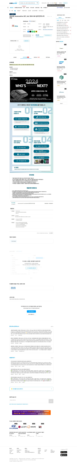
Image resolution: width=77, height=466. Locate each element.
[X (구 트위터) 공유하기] (30, 31)
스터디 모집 (26, 57)
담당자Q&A (48, 57)
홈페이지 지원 (27, 35)
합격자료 (37, 57)
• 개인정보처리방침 (27, 451)
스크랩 (53, 3)
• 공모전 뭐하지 (52, 452)
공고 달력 (44, 3)
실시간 (58, 20)
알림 (48, 3)
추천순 (68, 20)
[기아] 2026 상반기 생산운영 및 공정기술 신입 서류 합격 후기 (21, 361)
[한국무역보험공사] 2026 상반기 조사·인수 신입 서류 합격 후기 (21, 377)
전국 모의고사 (41, 10)
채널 (41, 7)
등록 (51, 401)
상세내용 (14, 57)
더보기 (52, 326)
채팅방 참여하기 (26, 40)
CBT (24, 7)
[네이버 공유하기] (32, 31)
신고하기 (51, 233)
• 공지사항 (10, 451)
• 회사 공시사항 (11, 453)
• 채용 (10, 452)
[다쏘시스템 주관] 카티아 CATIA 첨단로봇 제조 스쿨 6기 (61, 97)
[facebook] (28, 31)
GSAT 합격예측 (34, 10)
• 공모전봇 (39, 451)
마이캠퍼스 (45, 7)
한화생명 (28, 435)
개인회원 (60, 3)
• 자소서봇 (39, 453)
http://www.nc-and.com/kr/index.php (48, 29)
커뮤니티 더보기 (59, 38)
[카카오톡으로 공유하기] (36, 31)
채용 (15, 10)
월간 (62, 20)
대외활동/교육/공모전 (18, 7)
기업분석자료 (24, 10)
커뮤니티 (27, 7)
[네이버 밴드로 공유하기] (34, 31)
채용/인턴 (11, 7)
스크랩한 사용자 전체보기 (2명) (39, 36)
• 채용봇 (39, 452)
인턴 (12, 10)
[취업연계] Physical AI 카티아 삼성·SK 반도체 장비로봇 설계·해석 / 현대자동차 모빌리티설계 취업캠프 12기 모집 (61, 82)
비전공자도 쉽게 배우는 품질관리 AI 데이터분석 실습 (61, 52)
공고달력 (29, 10)
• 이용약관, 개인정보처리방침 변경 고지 (29, 452)
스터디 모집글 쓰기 (31, 311)
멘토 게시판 (37, 7)
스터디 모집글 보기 (31, 314)
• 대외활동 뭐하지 (52, 451)
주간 (60, 20)
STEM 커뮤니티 (67, 17)
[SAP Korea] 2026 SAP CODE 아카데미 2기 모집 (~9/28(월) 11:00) (61, 67)
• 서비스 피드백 (18, 452)
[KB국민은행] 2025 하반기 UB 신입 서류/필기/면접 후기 (20, 369)
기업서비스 (65, 3)
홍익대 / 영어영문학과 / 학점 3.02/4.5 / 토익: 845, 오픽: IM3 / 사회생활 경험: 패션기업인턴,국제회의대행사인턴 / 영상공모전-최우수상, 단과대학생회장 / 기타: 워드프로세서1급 (31, 338)
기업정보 (18, 10)
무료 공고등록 (67, 7)
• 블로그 (45, 451)
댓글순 (65, 20)
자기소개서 (32, 7)
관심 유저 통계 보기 (47, 35)
